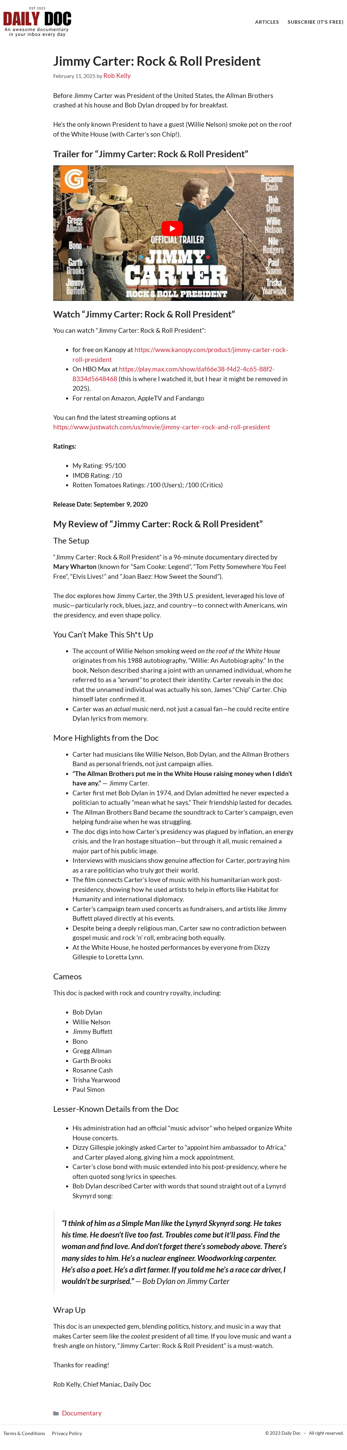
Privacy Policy (67, 1433)
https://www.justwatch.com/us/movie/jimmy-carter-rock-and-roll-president (161, 427)
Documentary (82, 1413)
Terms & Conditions (24, 1433)
